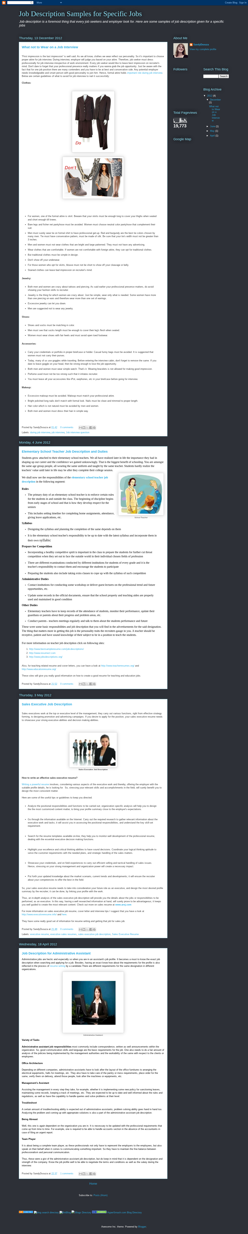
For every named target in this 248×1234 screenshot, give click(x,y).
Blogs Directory (83, 1212)
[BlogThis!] (84, 427)
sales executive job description (94, 934)
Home (93, 1183)
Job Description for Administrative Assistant (56, 953)
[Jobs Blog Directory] (26, 1212)
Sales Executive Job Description (47, 704)
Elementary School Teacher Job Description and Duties (65, 451)
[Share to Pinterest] (94, 427)
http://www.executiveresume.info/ (39, 914)
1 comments (66, 1173)
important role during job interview (144, 72)
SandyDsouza (201, 44)
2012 (210, 95)
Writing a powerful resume (35, 784)
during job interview (40, 432)
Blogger (142, 1226)
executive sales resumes (63, 934)
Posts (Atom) (100, 1195)
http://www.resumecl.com (42, 653)
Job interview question (77, 432)
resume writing (57, 966)
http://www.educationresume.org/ (39, 669)
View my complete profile (203, 49)
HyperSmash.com (116, 1212)
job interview (58, 432)
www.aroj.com (123, 904)
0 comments (66, 427)
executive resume (39, 934)
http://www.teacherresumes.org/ (117, 665)
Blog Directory (134, 1212)
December (215, 99)
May (212, 131)
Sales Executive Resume (125, 934)
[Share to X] (87, 427)
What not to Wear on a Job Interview (50, 47)
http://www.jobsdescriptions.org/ (45, 656)
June (213, 126)
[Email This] (80, 427)
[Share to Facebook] (91, 427)
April (213, 135)
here (64, 914)
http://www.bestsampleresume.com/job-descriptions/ (56, 649)
